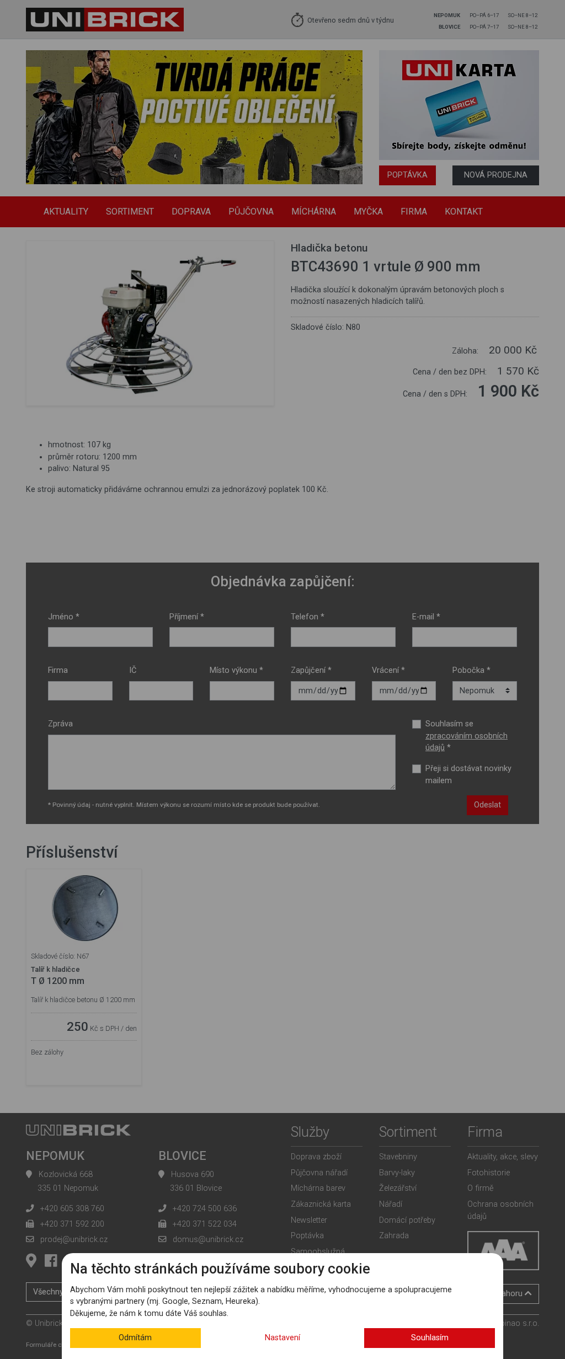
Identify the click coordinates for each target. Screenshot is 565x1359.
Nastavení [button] (282, 1337)
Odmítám (135, 1337)
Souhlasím (430, 1337)
